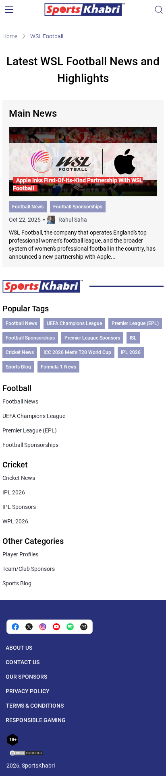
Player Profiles (20, 554)
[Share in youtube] (56, 626)
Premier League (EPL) (135, 323)
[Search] (159, 9)
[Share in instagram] (42, 626)
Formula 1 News (58, 367)
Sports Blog (18, 367)
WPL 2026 (15, 521)
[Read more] (83, 194)
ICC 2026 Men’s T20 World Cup (77, 352)
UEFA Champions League (74, 323)
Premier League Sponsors (92, 338)
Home (9, 36)
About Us (19, 647)
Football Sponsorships (77, 207)
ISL (133, 338)
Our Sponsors (26, 676)
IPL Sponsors (19, 507)
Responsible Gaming (36, 720)
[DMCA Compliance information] (26, 754)
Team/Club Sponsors (28, 569)
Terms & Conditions (35, 705)
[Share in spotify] (70, 626)
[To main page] (84, 9)
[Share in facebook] (15, 626)
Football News (28, 207)
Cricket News (20, 352)
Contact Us (22, 662)
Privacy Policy (28, 691)
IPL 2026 (131, 352)
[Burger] (8, 9)
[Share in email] (83, 626)
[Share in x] (29, 626)
